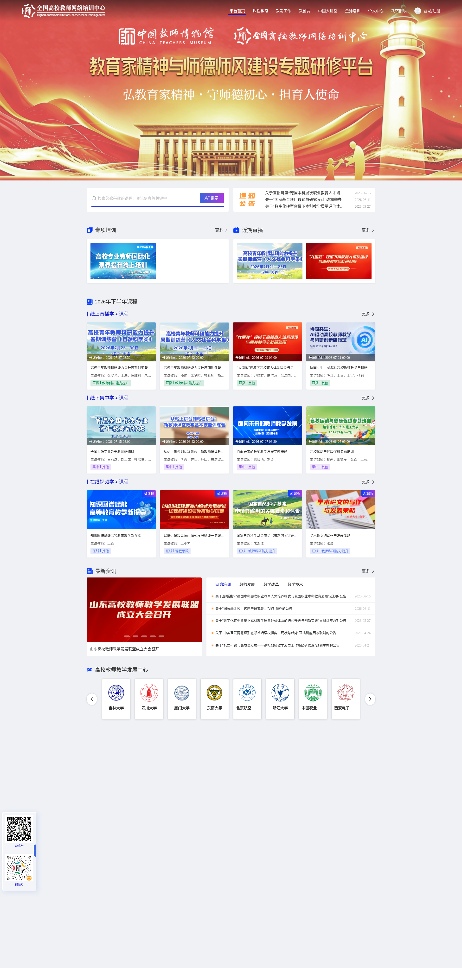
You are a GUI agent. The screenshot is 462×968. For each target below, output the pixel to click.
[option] (231, 90)
